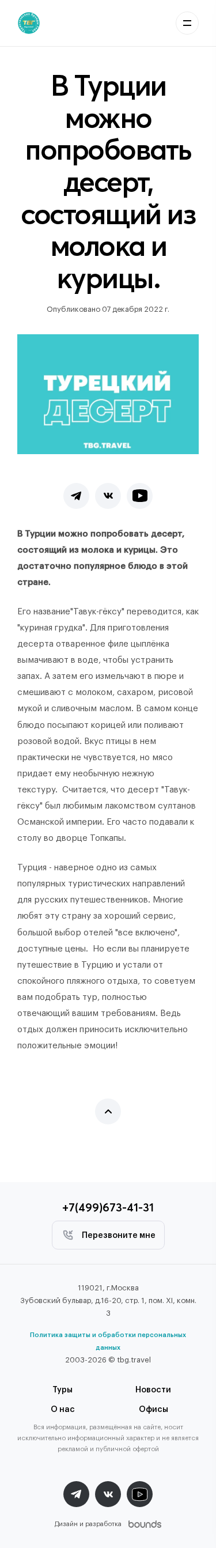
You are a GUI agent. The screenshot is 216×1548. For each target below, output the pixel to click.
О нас (63, 1410)
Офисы (153, 1410)
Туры (62, 1390)
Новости (153, 1390)
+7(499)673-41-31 (108, 1207)
